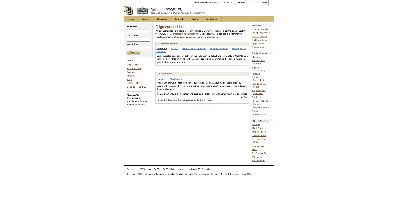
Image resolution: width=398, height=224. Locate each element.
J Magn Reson (259, 132)
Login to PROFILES (136, 87)
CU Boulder (228, 2)
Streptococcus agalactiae (259, 92)
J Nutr (254, 149)
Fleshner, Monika (260, 29)
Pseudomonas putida (259, 85)
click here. (207, 100)
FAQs (195, 19)
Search (145, 19)
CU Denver (262, 2)
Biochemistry (258, 146)
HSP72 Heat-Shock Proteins (261, 102)
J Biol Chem (257, 128)
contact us (139, 104)
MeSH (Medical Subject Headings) (183, 34)
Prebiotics (256, 97)
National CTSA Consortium (200, 169)
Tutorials (179, 19)
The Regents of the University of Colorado (160, 174)
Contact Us (212, 19)
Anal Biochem (258, 160)
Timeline (161, 79)
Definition (162, 48)
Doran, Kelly (258, 43)
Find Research (134, 68)
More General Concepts (194, 48)
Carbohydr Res (259, 135)
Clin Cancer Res (260, 153)
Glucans (256, 57)
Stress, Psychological (259, 78)
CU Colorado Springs (245, 2)
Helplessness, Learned (258, 62)
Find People (133, 64)
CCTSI (142, 169)
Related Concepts (219, 48)
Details (174, 48)
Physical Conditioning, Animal (259, 70)
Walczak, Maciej (259, 36)
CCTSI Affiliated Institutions (174, 169)
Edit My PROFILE (135, 83)
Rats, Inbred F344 (260, 107)
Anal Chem (257, 157)
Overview (162, 19)
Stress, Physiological (259, 113)
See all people (259, 47)
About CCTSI (154, 169)
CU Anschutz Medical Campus (207, 2)
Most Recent (176, 79)
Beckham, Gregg (260, 40)
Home (131, 19)
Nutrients (256, 124)
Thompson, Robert (261, 32)
